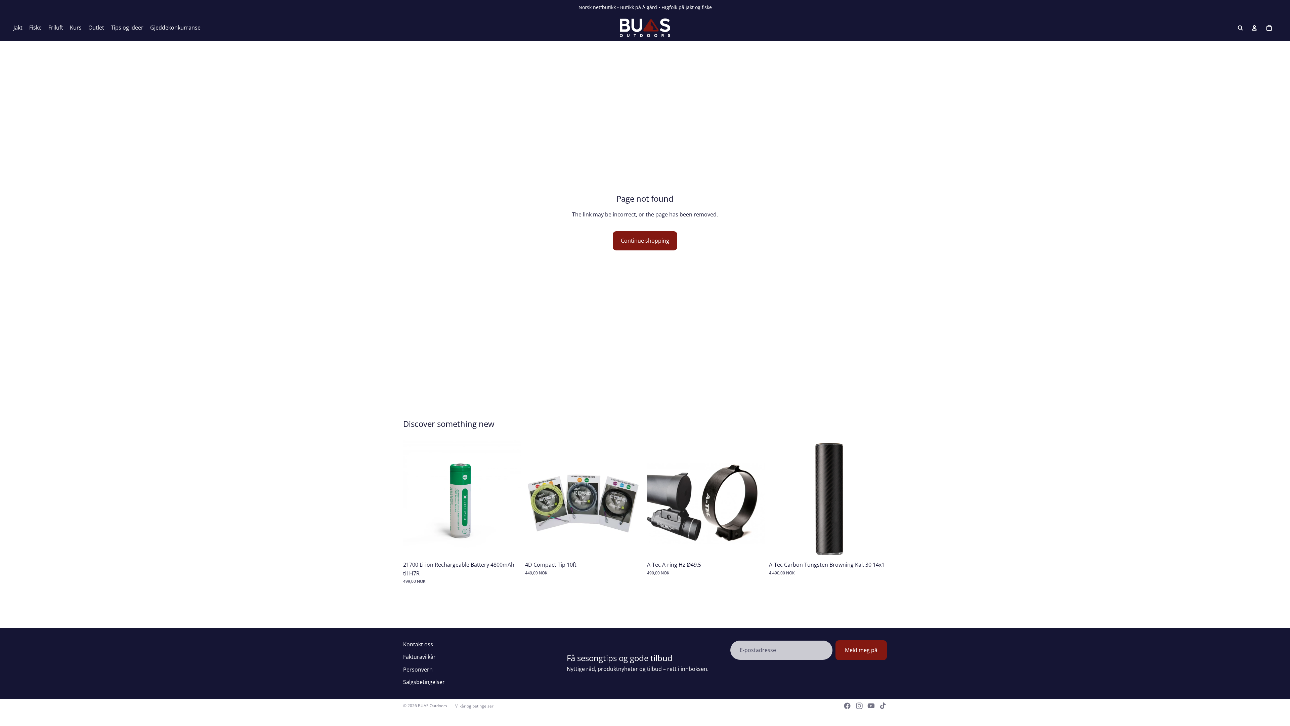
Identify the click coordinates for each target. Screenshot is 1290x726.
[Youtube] (871, 706)
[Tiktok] (883, 706)
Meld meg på (861, 650)
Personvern (418, 669)
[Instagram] (859, 706)
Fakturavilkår (419, 656)
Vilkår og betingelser (474, 706)
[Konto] (1254, 28)
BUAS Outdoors (432, 706)
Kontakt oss (418, 644)
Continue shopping (645, 240)
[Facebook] (847, 706)
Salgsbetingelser (424, 682)
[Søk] (1240, 28)
